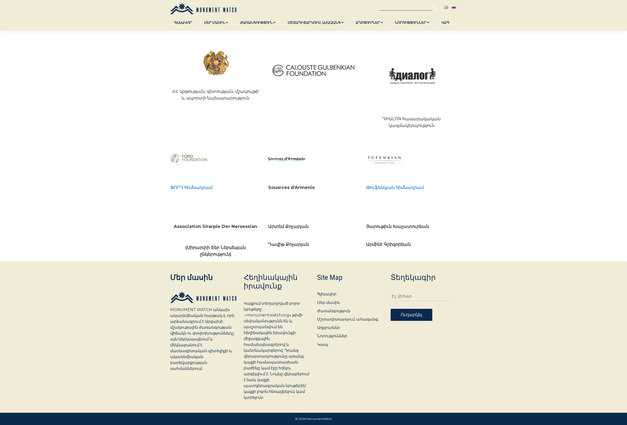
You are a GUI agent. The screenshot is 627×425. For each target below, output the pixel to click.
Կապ (445, 23)
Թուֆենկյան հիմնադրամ (395, 187)
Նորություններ (411, 23)
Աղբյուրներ (368, 23)
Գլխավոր (183, 23)
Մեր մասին (215, 23)
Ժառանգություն (256, 23)
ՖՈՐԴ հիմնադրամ (191, 187)
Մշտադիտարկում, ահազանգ (314, 23)
